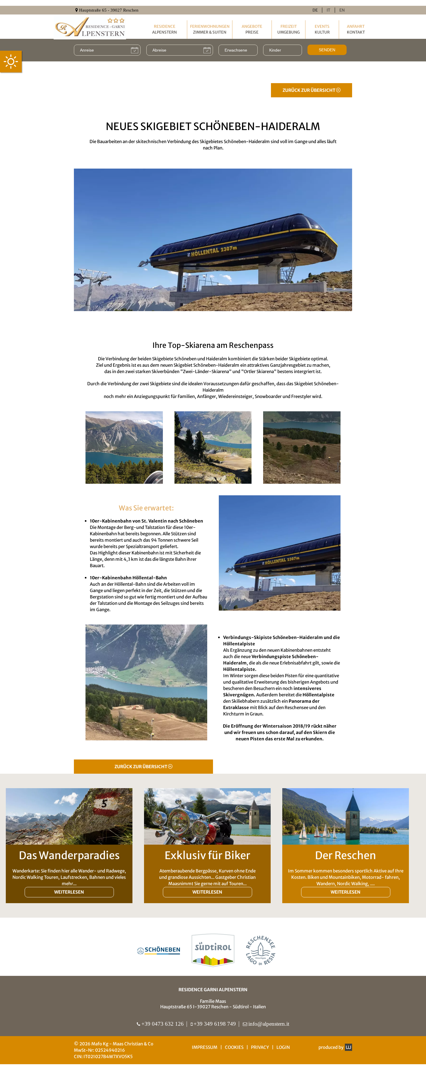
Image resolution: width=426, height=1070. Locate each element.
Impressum (204, 1047)
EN (342, 10)
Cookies (234, 1047)
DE (315, 10)
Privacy (260, 1047)
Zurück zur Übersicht (309, 90)
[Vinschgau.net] (260, 950)
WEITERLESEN (69, 892)
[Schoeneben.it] (158, 950)
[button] (124, 447)
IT (328, 10)
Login (283, 1047)
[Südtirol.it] (213, 950)
